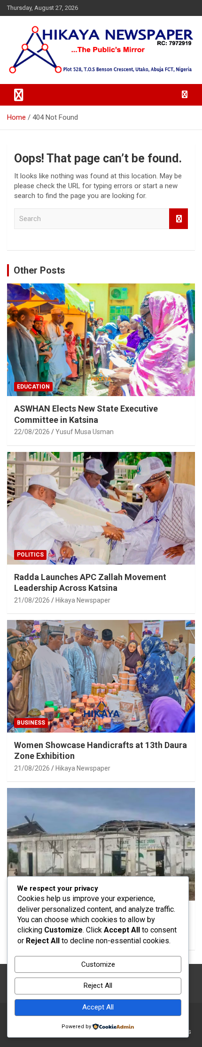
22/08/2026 (32, 432)
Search (178, 218)
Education (33, 386)
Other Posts (39, 270)
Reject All (98, 985)
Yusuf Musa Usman (84, 432)
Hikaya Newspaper (82, 600)
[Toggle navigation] (19, 95)
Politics (30, 554)
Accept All (98, 1007)
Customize (98, 964)
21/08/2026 (32, 600)
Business (31, 722)
